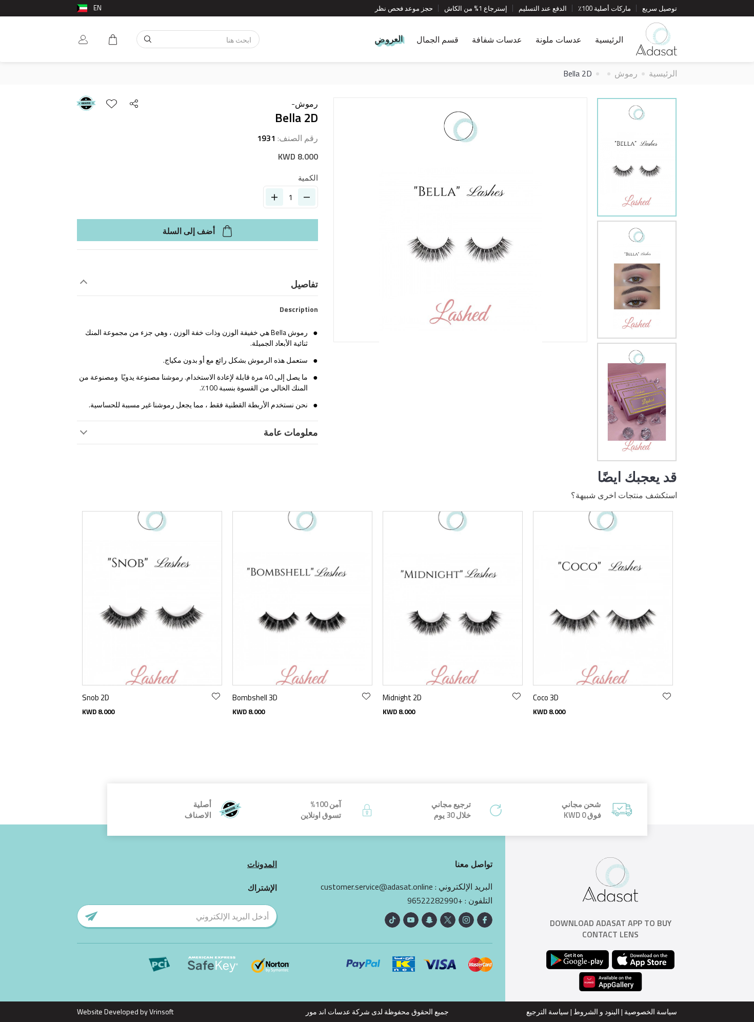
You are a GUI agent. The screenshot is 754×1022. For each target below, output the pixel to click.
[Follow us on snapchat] (429, 920)
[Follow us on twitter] (447, 920)
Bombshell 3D (254, 697)
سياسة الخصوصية (650, 1011)
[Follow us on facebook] (484, 920)
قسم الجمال (437, 39)
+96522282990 (435, 901)
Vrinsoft (160, 1011)
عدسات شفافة (497, 39)
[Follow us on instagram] (466, 920)
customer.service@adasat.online (377, 887)
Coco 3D (546, 697)
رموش (626, 73)
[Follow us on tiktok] (392, 920)
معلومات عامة (291, 432)
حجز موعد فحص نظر (404, 8)
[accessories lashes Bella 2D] (637, 157)
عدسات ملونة (558, 39)
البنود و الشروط (596, 1011)
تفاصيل (304, 284)
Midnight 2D (402, 697)
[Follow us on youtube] (411, 920)
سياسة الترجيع (547, 1011)
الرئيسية (609, 39)
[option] (637, 158)
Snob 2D (95, 697)
